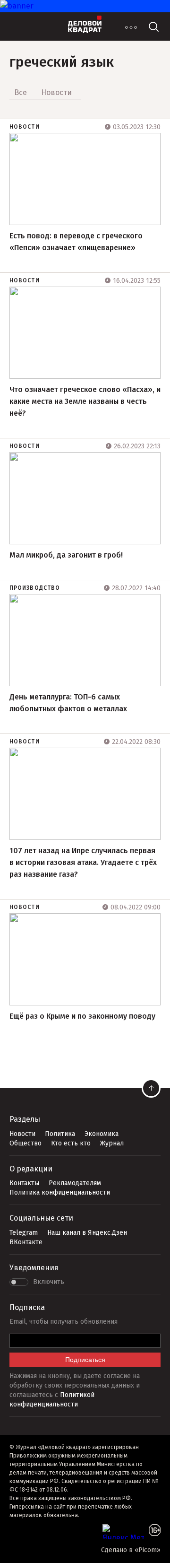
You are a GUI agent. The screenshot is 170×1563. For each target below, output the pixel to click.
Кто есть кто (71, 1143)
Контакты (24, 1183)
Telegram (23, 1233)
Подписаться (85, 1359)
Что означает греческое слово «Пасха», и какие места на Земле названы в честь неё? (85, 401)
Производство (34, 588)
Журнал (112, 1143)
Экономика (102, 1134)
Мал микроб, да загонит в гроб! (66, 554)
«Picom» (148, 1550)
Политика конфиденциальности (59, 1192)
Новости (24, 126)
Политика (60, 1134)
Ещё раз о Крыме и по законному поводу (82, 1016)
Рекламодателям (75, 1183)
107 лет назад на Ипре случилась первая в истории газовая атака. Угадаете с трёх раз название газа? (83, 862)
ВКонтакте (25, 1242)
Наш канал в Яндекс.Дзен (87, 1233)
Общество (25, 1143)
